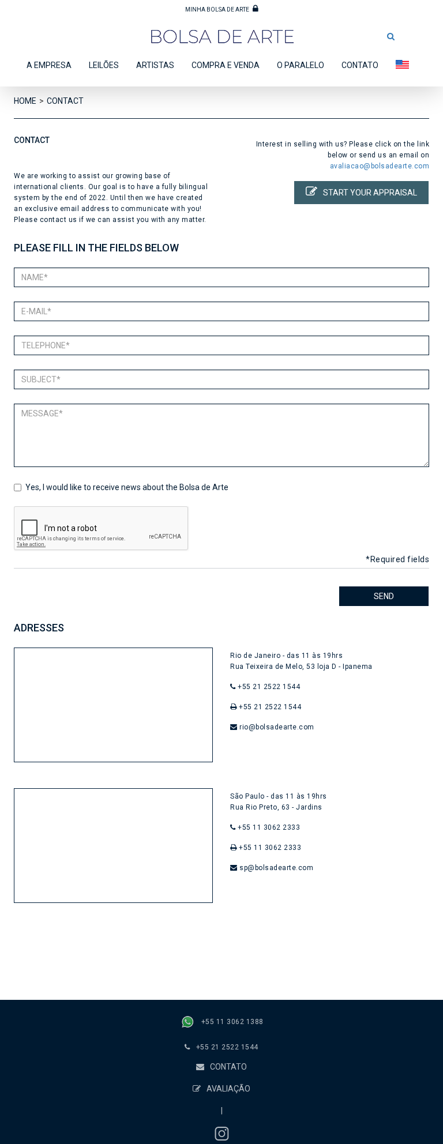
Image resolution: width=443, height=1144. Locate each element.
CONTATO (359, 65)
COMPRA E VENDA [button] (226, 65)
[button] (391, 36)
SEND (384, 596)
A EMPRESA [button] (49, 65)
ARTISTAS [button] (155, 65)
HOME (25, 101)
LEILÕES (104, 65)
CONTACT (65, 101)
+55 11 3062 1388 (232, 1022)
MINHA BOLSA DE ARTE (217, 9)
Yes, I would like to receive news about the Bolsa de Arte (126, 487)
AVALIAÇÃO (228, 1088)
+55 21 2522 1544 (227, 1047)
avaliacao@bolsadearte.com (380, 166)
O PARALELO (300, 65)
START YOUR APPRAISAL (370, 192)
